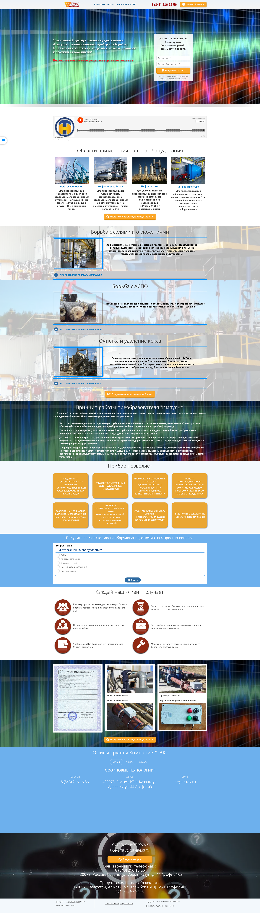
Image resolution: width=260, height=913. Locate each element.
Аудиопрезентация (73, 140)
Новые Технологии (59, 140)
